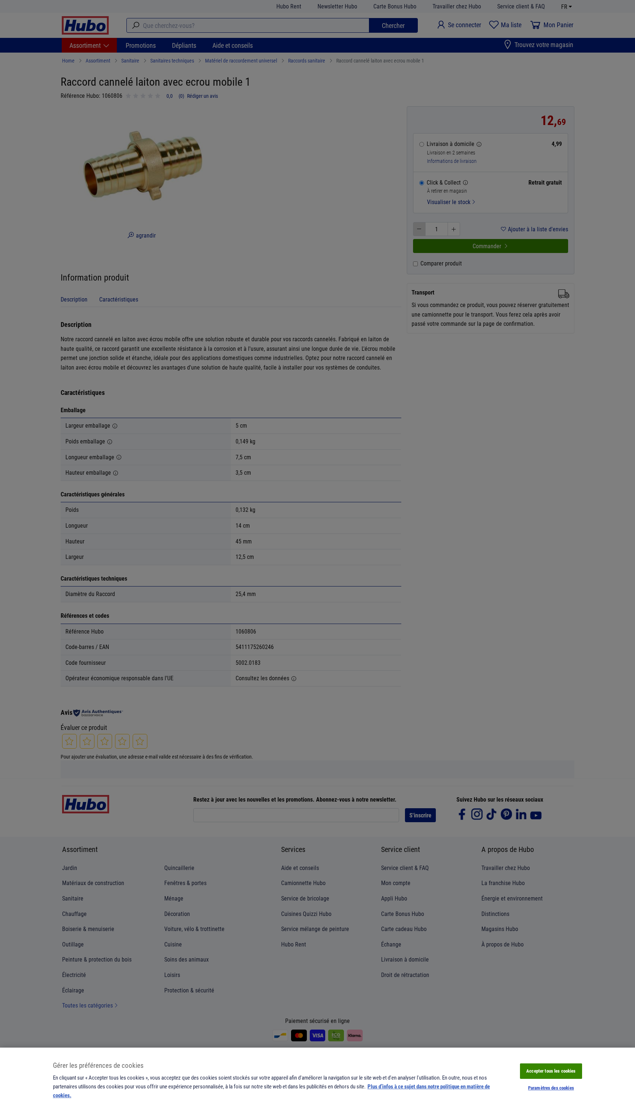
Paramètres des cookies (551, 1087)
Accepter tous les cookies (550, 1070)
